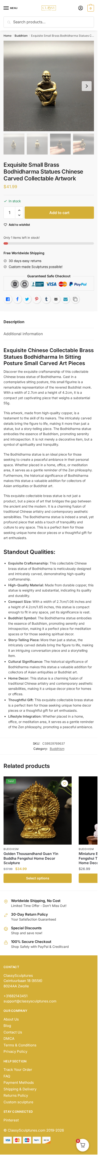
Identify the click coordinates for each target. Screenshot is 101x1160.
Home (8, 35)
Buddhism (21, 35)
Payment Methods (19, 1082)
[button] (19, 210)
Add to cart (59, 212)
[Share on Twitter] (27, 299)
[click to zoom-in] (49, 86)
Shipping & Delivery (20, 1089)
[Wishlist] (64, 783)
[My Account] (80, 8)
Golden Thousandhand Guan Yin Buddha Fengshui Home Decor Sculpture (31, 858)
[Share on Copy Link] (75, 299)
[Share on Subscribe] (65, 299)
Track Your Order (18, 1069)
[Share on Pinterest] (36, 299)
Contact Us (13, 1032)
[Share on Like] (8, 299)
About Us (11, 1019)
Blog (7, 1025)
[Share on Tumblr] (46, 299)
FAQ (7, 1076)
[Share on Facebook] (17, 299)
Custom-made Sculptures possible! (35, 267)
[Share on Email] (56, 299)
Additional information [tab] (23, 333)
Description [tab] (14, 321)
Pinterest (11, 1120)
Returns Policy (16, 1095)
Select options (37, 878)
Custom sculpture (18, 1102)
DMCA (9, 1038)
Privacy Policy (15, 1051)
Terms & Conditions (20, 1045)
